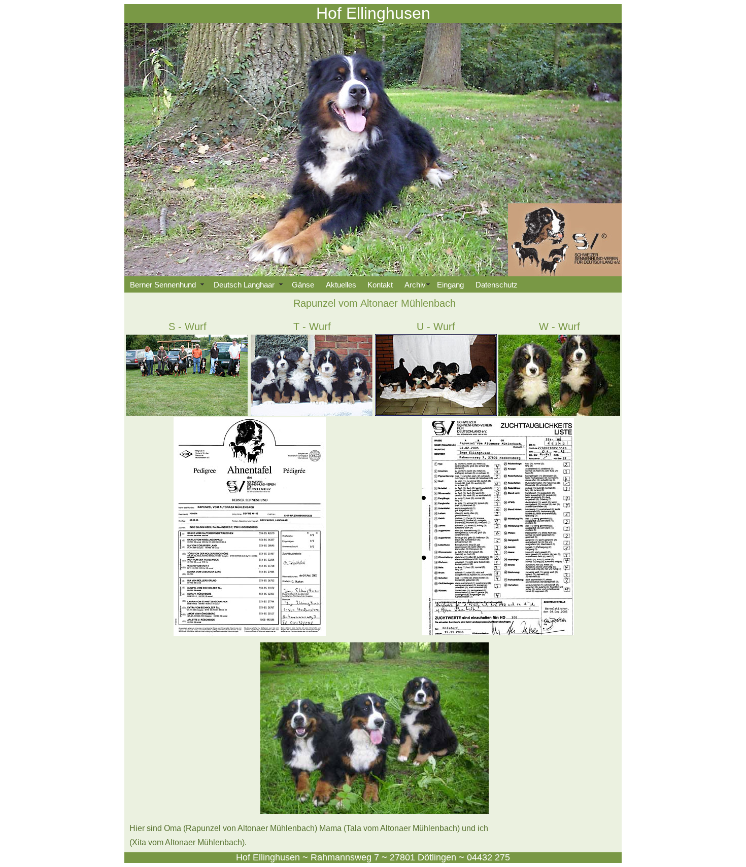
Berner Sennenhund (166, 284)
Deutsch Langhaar (247, 284)
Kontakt (380, 284)
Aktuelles (341, 284)
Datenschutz (497, 284)
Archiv (415, 284)
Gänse (303, 284)
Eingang (450, 284)
